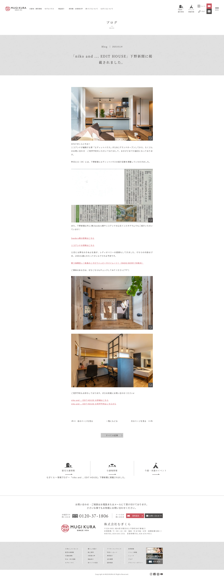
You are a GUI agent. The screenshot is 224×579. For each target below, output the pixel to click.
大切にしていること (71, 549)
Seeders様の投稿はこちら (82, 238)
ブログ (203, 11)
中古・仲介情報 (70, 559)
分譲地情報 (112, 470)
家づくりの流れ (93, 563)
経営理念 (110, 563)
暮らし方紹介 (92, 549)
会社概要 (110, 559)
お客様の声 (91, 556)
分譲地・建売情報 (181, 11)
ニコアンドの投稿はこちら (82, 245)
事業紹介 (110, 556)
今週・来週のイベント (156, 470)
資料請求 (135, 515)
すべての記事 (112, 435)
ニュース (203, 6)
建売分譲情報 (68, 470)
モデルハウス (49, 9)
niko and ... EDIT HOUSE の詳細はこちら (90, 400)
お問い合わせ (154, 515)
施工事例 (91, 552)
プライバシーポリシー (135, 563)
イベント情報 (132, 552)
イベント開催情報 (191, 11)
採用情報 (131, 549)
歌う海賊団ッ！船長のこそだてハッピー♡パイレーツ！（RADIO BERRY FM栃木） (107, 263)
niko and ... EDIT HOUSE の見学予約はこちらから (93, 404)
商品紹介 (91, 559)
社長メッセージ (112, 552)
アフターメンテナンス (114, 549)
